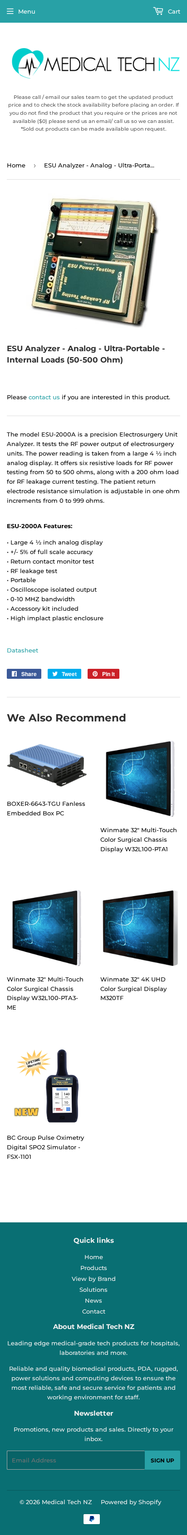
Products (93, 1267)
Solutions (93, 1289)
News (93, 1300)
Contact (93, 1311)
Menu (26, 11)
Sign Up (162, 1460)
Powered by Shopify (131, 1502)
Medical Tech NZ (67, 1502)
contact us (44, 397)
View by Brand (94, 1278)
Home (16, 165)
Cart (173, 11)
